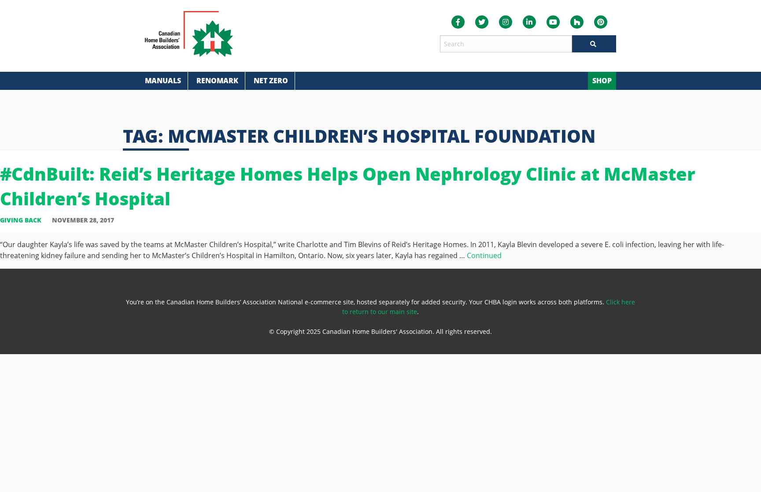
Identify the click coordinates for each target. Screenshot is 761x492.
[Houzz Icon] (577, 22)
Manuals (163, 80)
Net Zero (271, 80)
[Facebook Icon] (458, 22)
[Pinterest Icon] (600, 22)
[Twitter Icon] (481, 22)
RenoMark (217, 80)
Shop (602, 80)
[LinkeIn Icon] (529, 22)
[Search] (594, 43)
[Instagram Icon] (505, 22)
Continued (484, 255)
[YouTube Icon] (553, 22)
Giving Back (20, 220)
